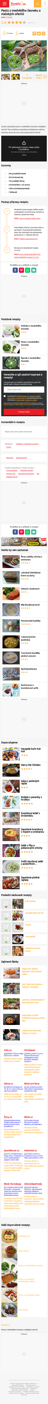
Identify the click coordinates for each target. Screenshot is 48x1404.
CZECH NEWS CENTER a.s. (29, 1383)
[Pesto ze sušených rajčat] (9, 1295)
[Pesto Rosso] (9, 1250)
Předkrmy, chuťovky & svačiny (27, 444)
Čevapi (28, 925)
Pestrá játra (23, 1310)
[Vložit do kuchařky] (34, 33)
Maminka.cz (30, 1150)
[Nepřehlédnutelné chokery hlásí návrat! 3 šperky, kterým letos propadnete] (14, 1123)
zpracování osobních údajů (26, 400)
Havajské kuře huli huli (34, 913)
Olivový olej (10, 474)
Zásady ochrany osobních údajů (24, 404)
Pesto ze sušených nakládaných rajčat (26, 1280)
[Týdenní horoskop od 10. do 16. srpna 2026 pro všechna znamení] (14, 1089)
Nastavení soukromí (15, 1391)
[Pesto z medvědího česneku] (9, 1265)
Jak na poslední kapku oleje (29, 218)
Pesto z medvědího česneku (30, 1265)
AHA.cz (8, 1050)
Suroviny (6, 165)
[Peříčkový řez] (9, 1236)
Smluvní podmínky (9, 404)
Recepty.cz (5, 1325)
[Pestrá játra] (9, 1309)
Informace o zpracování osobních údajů (25, 1389)
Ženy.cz (8, 1117)
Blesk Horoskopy (12, 1183)
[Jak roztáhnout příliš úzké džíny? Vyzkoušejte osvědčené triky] (34, 1089)
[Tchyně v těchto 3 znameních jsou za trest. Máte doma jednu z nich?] (34, 1155)
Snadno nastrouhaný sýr (28, 239)
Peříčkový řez (24, 1236)
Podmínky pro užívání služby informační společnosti (25, 1387)
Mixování (9, 458)
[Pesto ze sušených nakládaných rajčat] (9, 1280)
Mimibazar (29, 1050)
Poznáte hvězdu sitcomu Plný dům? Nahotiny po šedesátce (33, 1130)
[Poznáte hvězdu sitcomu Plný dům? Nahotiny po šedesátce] (34, 1122)
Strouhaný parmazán (26, 474)
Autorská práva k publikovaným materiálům (22, 1386)
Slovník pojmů (21, 458)
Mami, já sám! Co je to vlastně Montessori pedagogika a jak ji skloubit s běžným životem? (33, 1070)
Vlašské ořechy (12, 477)
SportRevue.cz (11, 1150)
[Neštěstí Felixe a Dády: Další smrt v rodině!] (14, 1054)
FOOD (8, 447)
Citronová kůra (11, 470)
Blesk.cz (28, 1117)
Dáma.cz (8, 1083)
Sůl (38, 474)
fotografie (27, 76)
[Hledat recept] (37, 3)
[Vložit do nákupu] (39, 33)
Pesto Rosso (23, 1251)
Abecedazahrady (33, 1183)
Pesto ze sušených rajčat (29, 1295)
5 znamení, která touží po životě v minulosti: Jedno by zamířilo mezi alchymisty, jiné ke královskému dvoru (13, 1203)
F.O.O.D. (9, 17)
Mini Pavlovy (30, 901)
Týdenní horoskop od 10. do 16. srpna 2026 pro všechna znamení (13, 1096)
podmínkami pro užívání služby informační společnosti (23, 397)
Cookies (32, 1390)
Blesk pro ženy (31, 1083)
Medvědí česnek (26, 470)
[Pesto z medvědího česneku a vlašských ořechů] (24, 71)
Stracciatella (30, 936)
